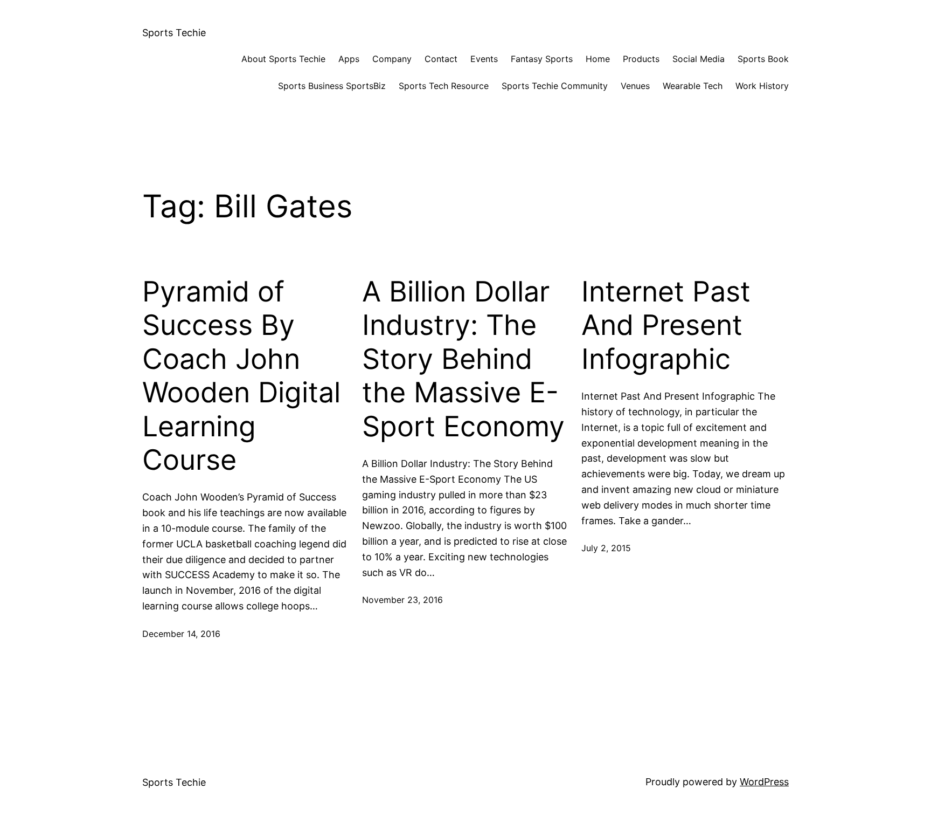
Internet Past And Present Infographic (666, 325)
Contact (441, 58)
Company (392, 58)
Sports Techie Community (555, 85)
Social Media (698, 58)
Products (641, 58)
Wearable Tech (692, 85)
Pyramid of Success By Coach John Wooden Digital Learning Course (241, 376)
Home (598, 58)
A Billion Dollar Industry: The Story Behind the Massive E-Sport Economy (463, 359)
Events (484, 58)
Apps (348, 58)
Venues (635, 85)
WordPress (764, 781)
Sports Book (763, 58)
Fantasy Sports (542, 58)
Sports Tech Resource (444, 85)
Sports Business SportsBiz (332, 85)
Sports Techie (174, 32)
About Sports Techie (283, 58)
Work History (762, 85)
